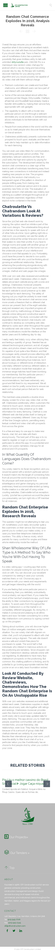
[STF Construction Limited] (29, 5)
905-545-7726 (14, 919)
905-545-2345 (14, 923)
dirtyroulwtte (18, 62)
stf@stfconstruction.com (15, 926)
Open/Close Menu (5, 5)
